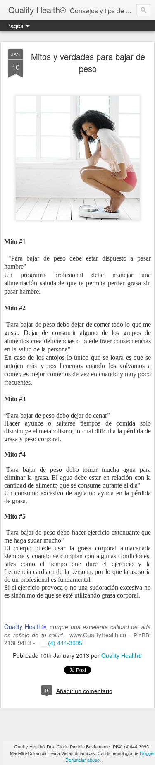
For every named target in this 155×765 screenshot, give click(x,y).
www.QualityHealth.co (97, 635)
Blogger (147, 753)
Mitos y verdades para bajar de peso (88, 62)
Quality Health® (121, 655)
